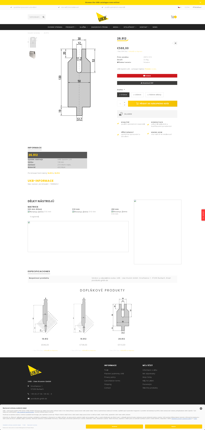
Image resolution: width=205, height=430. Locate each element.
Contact (107, 388)
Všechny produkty (150, 388)
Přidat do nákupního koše (154, 103)
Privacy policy (110, 377)
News (155, 27)
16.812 (50, 173)
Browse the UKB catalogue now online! (102, 2)
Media (115, 27)
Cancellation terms (112, 381)
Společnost (129, 27)
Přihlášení (197, 7)
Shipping (108, 384)
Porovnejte (147, 384)
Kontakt (143, 27)
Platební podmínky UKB (114, 373)
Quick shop (46, 338)
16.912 (57, 173)
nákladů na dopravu (135, 51)
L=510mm (123, 95)
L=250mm (137, 95)
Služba (83, 27)
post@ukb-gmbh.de (39, 398)
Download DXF (147, 83)
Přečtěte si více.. (151, 69)
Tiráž (106, 370)
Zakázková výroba (99, 27)
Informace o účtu (150, 370)
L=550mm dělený (154, 95)
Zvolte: (121, 90)
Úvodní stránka (55, 27)
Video (148, 76)
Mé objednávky (149, 373)
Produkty (70, 27)
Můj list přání (148, 381)
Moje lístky (147, 377)
